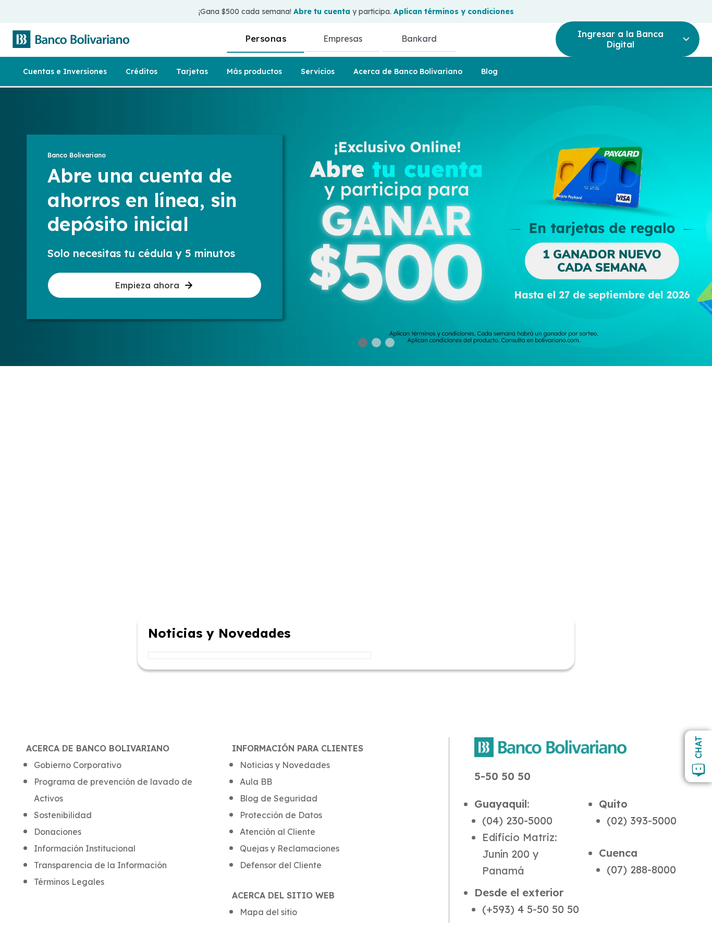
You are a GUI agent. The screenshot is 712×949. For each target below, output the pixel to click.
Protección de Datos (281, 815)
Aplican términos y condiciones (454, 11)
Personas (265, 38)
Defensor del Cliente (281, 865)
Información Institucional (85, 848)
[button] (362, 342)
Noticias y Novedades (285, 765)
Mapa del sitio (268, 912)
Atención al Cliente (277, 831)
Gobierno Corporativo (77, 765)
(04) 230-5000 (517, 820)
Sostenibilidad (63, 815)
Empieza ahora (147, 285)
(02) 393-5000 (642, 820)
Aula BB (256, 781)
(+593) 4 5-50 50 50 (530, 909)
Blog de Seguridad (278, 798)
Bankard (419, 38)
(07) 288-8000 (641, 869)
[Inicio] (71, 39)
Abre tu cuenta (321, 11)
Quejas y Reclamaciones (289, 848)
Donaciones (57, 831)
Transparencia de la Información (100, 865)
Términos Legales (69, 882)
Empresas (342, 38)
